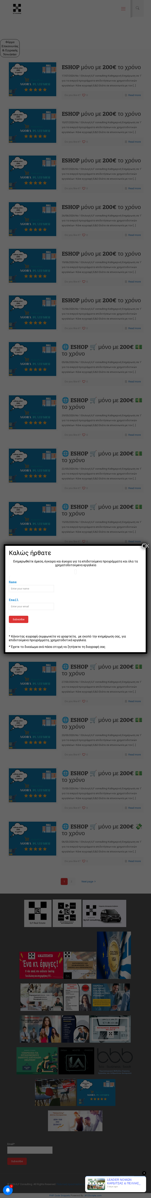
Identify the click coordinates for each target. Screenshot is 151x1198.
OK (144, 545)
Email (14, 600)
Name (13, 582)
